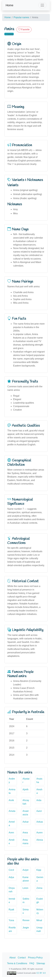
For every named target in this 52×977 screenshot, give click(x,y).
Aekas (39, 822)
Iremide (12, 901)
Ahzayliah (26, 802)
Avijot (25, 870)
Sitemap (40, 963)
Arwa (25, 832)
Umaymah (39, 929)
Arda (38, 800)
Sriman (26, 911)
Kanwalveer (26, 879)
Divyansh (12, 890)
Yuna (11, 920)
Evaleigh (39, 901)
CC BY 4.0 (41, 973)
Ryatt (11, 909)
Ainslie (11, 842)
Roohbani (12, 929)
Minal (39, 920)
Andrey (12, 780)
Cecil (11, 870)
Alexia (39, 840)
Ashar (26, 822)
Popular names (21, 17)
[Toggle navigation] (42, 5)
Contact (22, 957)
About (12, 957)
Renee (26, 920)
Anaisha (39, 780)
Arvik (11, 800)
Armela (12, 824)
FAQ (31, 963)
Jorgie (26, 927)
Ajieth (25, 789)
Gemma (39, 879)
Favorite (25, 29)
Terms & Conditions (17, 963)
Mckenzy (39, 911)
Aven (11, 832)
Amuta (12, 811)
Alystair (26, 780)
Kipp (38, 870)
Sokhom (26, 901)
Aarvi (39, 811)
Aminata (12, 791)
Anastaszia (25, 813)
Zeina (39, 888)
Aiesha (39, 791)
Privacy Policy (35, 957)
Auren (39, 832)
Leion (25, 888)
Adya (11, 877)
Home (9, 5)
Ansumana (25, 842)
